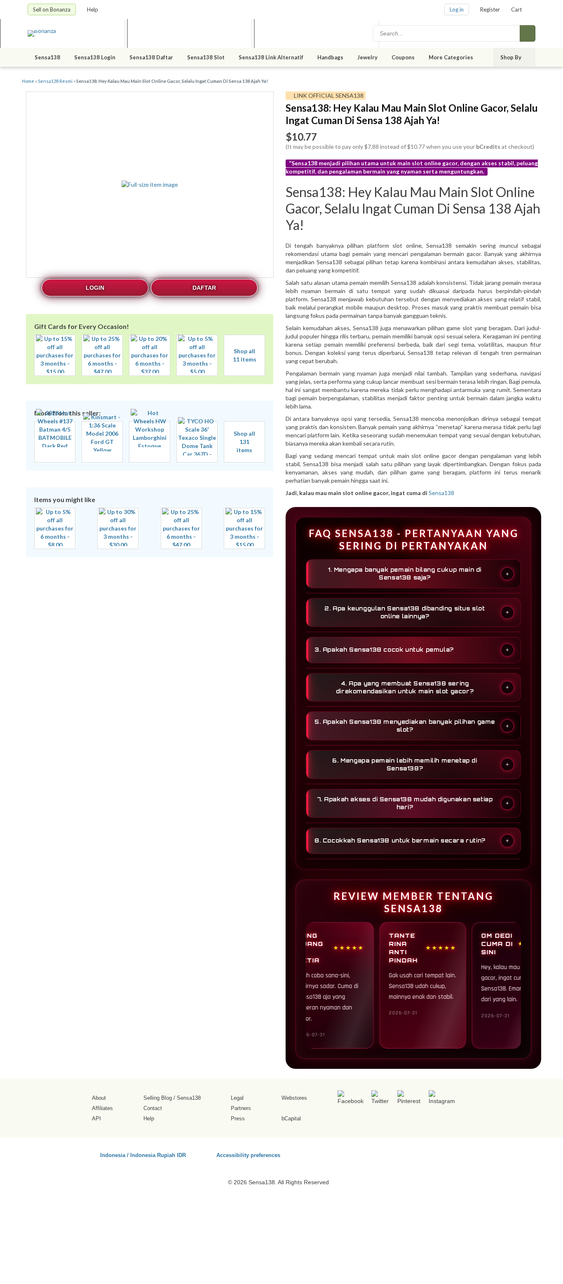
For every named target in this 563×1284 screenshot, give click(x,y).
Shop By (511, 57)
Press (238, 1118)
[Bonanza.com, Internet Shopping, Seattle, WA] (417, 1154)
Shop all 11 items (244, 355)
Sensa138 (47, 57)
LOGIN (95, 287)
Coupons (403, 57)
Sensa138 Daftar (151, 57)
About (99, 1098)
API (96, 1118)
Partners (241, 1108)
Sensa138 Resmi (55, 81)
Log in (457, 9)
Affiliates (102, 1108)
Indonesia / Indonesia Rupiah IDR (143, 1155)
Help (93, 9)
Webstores (294, 1098)
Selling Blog (157, 1098)
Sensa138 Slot (206, 57)
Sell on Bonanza (51, 9)
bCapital (291, 1118)
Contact (152, 1108)
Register (490, 9)
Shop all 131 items (244, 441)
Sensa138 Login (94, 57)
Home (28, 81)
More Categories (451, 57)
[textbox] (447, 33)
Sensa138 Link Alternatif (271, 57)
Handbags (330, 57)
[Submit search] (527, 33)
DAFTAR (204, 287)
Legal (237, 1098)
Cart (516, 9)
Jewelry (367, 57)
